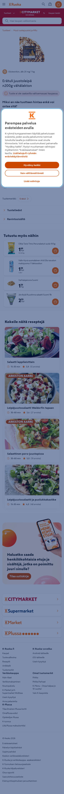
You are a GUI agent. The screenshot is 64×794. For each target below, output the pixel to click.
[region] (32, 148)
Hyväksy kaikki (32, 165)
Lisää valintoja (32, 181)
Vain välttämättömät (32, 173)
